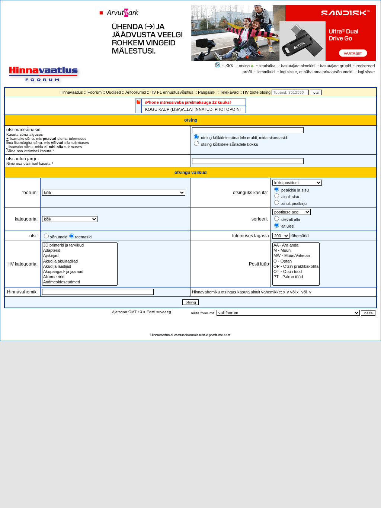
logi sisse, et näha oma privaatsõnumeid (316, 72)
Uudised (113, 92)
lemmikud (266, 72)
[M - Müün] (296, 250)
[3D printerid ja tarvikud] (79, 245)
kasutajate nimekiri (297, 66)
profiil (247, 72)
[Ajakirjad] (79, 255)
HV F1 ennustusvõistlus (171, 92)
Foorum (94, 92)
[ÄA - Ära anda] (296, 245)
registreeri (365, 66)
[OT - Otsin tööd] (296, 271)
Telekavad (229, 92)
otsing (244, 66)
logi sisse (366, 72)
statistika (267, 66)
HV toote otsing (256, 92)
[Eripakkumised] (138, 102)
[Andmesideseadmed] (79, 282)
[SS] (296, 282)
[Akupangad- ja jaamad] (79, 271)
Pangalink (206, 92)
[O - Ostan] (296, 261)
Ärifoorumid (135, 92)
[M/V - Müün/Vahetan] (296, 255)
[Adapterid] (79, 250)
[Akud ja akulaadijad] (79, 261)
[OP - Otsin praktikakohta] (296, 266)
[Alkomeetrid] (79, 277)
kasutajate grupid (335, 66)
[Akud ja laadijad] (79, 266)
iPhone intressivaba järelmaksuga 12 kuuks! (188, 102)
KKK (229, 66)
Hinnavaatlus (71, 92)
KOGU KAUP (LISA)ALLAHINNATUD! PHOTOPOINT (193, 109)
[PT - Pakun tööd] (296, 277)
